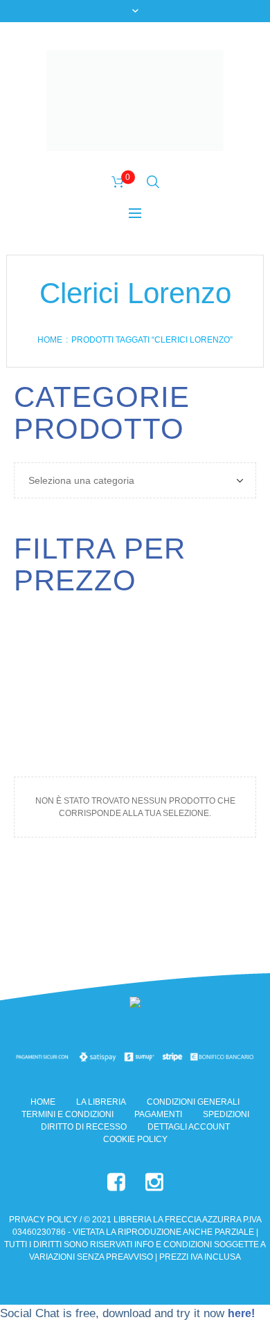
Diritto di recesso (84, 1127)
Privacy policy (43, 1219)
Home (49, 340)
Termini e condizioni (67, 1114)
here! (241, 1313)
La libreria (101, 1102)
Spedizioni (226, 1114)
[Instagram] (154, 1182)
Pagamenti (158, 1114)
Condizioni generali (193, 1102)
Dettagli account (188, 1127)
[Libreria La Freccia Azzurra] (135, 100)
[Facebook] (116, 1182)
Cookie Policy (135, 1139)
